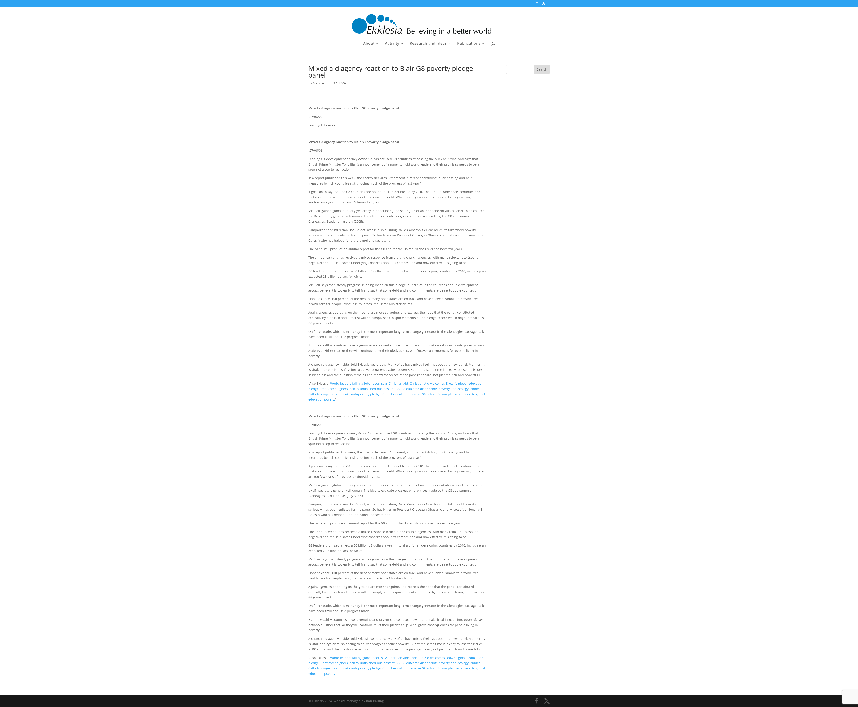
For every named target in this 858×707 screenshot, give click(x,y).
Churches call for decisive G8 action (409, 394)
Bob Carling (375, 701)
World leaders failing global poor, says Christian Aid (369, 383)
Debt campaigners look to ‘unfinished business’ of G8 (360, 389)
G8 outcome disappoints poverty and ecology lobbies (440, 389)
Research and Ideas (428, 44)
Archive (318, 83)
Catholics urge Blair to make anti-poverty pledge (344, 394)
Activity (392, 44)
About (369, 44)
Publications (469, 44)
